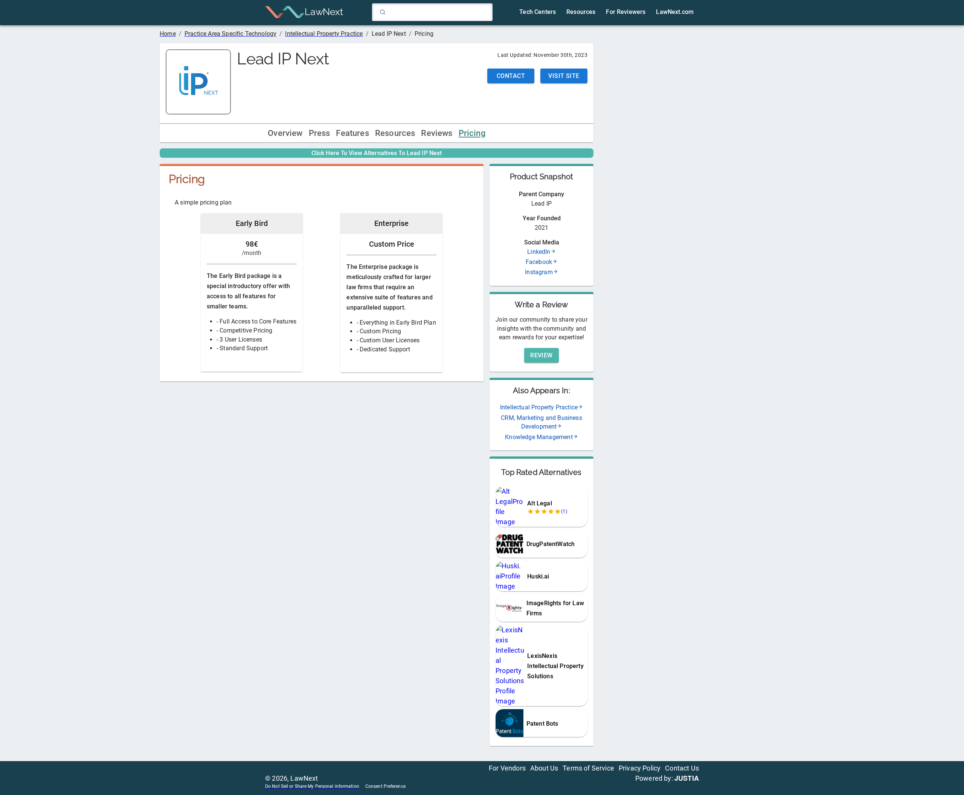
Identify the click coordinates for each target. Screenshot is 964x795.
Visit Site (564, 75)
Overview (285, 133)
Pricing (472, 133)
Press (319, 133)
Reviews (436, 133)
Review (541, 355)
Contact (511, 75)
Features (352, 133)
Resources (395, 133)
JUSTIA (686, 778)
